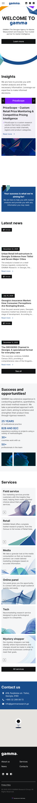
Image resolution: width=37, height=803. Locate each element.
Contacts (24, 766)
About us (5, 761)
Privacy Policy (6, 785)
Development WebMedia (19, 798)
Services (24, 761)
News (4, 766)
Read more (7, 134)
